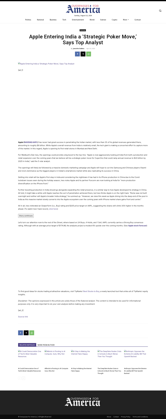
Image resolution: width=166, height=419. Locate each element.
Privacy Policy (125, 417)
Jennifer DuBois (78, 48)
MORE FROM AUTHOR (46, 345)
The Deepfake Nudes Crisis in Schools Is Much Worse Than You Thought (109, 371)
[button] (160, 11)
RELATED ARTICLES (27, 345)
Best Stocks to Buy (91, 291)
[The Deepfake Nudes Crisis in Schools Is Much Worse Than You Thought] (109, 358)
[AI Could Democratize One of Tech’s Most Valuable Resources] (30, 358)
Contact (116, 417)
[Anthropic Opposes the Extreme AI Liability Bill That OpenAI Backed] (136, 358)
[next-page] (23, 378)
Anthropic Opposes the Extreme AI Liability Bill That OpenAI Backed (135, 371)
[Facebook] (77, 54)
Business (82, 30)
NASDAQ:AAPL (31, 142)
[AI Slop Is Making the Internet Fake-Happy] (83, 358)
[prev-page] (19, 378)
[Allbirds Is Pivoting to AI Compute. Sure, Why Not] (56, 358)
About (109, 417)
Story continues (26, 216)
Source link (23, 316)
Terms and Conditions (140, 417)
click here (53, 209)
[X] (83, 54)
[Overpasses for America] (83, 9)
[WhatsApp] (88, 54)
